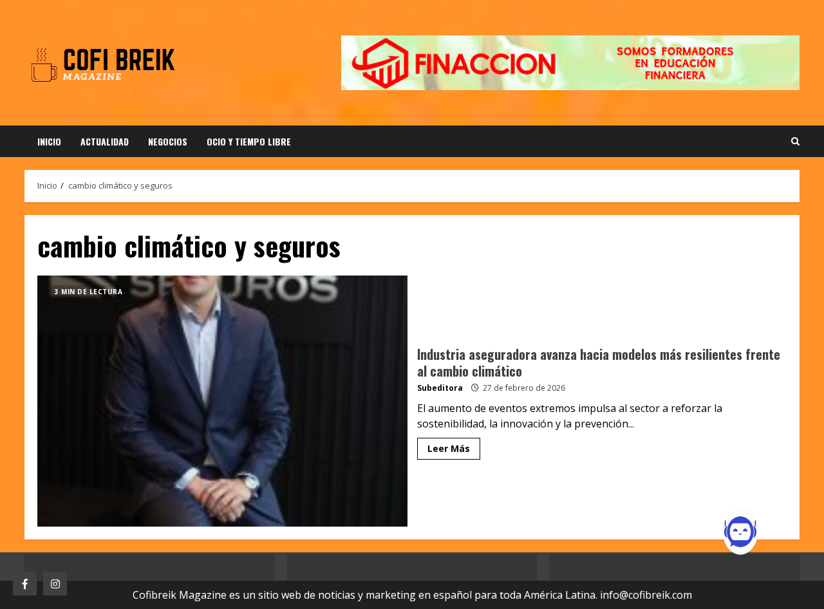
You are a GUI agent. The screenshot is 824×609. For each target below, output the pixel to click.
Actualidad (104, 141)
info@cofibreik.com (646, 595)
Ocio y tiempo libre (249, 141)
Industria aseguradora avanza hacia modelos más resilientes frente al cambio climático (222, 401)
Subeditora (440, 387)
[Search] (795, 141)
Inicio (49, 141)
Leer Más (448, 448)
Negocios (167, 141)
